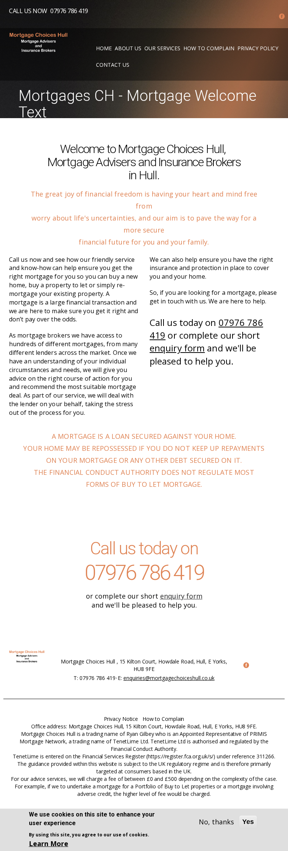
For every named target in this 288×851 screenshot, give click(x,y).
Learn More (48, 843)
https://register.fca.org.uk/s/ (180, 756)
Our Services (162, 48)
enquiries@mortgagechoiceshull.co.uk (168, 677)
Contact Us (112, 64)
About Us (128, 48)
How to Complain (208, 48)
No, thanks (216, 821)
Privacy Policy (257, 48)
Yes (248, 821)
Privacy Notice (121, 718)
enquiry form (177, 348)
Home (104, 48)
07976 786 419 (69, 11)
